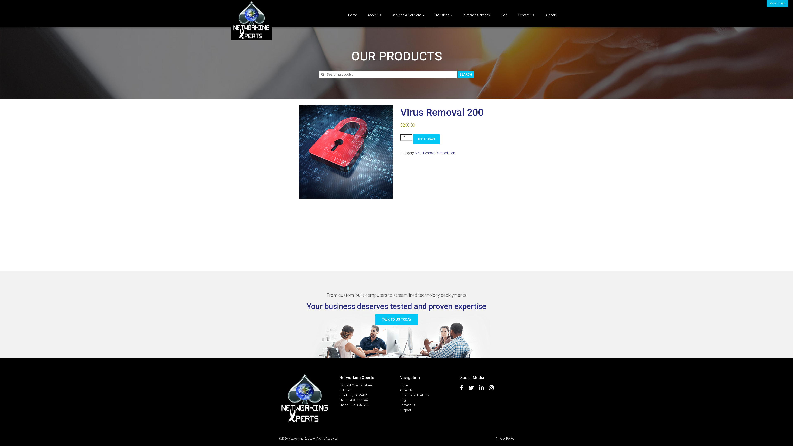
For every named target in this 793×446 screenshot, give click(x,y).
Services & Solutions (407, 15)
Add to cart (426, 139)
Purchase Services (476, 15)
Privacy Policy (505, 438)
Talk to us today (396, 319)
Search (465, 74)
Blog (504, 15)
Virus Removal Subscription (435, 153)
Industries (442, 15)
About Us (374, 15)
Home (352, 15)
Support (550, 15)
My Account (777, 3)
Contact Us (526, 15)
